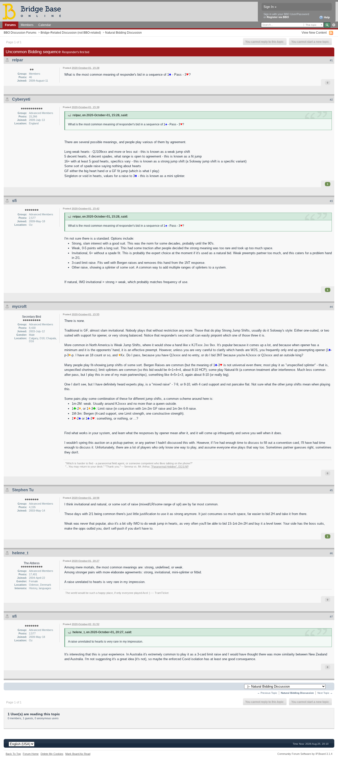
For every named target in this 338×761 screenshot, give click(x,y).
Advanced (334, 24)
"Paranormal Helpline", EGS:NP (170, 466)
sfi (14, 201)
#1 (331, 60)
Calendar (44, 24)
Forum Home (31, 753)
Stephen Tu (23, 490)
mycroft (19, 306)
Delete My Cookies (52, 753)
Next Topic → (325, 693)
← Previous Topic (267, 693)
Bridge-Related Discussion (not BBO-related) (71, 32)
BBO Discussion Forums (20, 32)
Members (27, 24)
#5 (331, 490)
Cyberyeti (21, 99)
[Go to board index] (34, 11)
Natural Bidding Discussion (123, 32)
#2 (331, 99)
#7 (331, 616)
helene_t (20, 553)
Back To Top (13, 753)
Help (326, 17)
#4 (331, 306)
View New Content (314, 32)
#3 (331, 201)
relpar (17, 60)
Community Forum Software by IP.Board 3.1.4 (304, 753)
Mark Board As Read (77, 753)
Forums (10, 24)
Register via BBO (278, 17)
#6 (331, 553)
